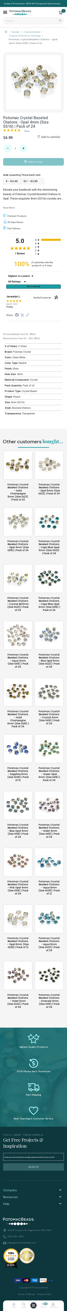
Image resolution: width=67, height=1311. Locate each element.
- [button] (8, 148)
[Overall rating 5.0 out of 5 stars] (12, 130)
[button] (5, 12)
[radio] (48, 240)
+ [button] (23, 148)
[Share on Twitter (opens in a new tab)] (22, 315)
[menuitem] (25, 1294)
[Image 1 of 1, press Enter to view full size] (33, 82)
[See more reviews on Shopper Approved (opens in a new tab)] (27, 315)
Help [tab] (6, 1203)
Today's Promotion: (14, 3)
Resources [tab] (10, 1197)
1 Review (27, 131)
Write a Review (33, 286)
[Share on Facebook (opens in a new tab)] (17, 315)
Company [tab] (10, 1190)
